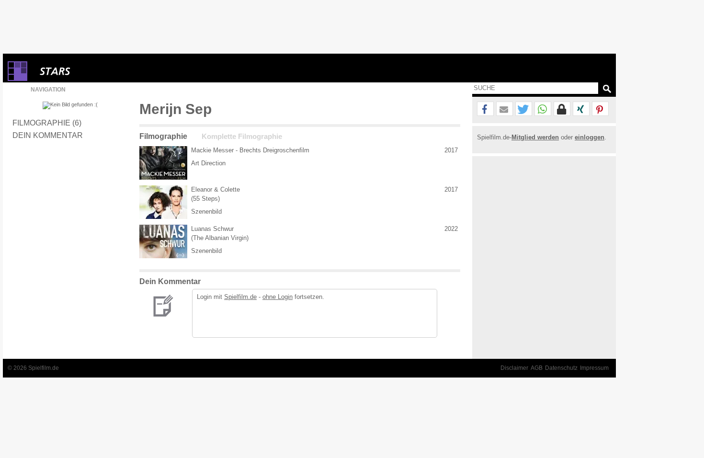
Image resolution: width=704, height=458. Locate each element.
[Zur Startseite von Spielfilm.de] (17, 78)
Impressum (594, 368)
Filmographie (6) (46, 122)
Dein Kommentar (47, 135)
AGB (537, 368)
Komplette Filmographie (242, 136)
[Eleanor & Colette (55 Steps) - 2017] (163, 202)
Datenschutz (561, 368)
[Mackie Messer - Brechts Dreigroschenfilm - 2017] (163, 163)
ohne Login (277, 296)
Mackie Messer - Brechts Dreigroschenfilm (250, 150)
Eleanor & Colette (215, 189)
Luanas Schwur (212, 228)
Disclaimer (514, 368)
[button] (485, 109)
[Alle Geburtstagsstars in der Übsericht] (89, 71)
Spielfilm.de (240, 296)
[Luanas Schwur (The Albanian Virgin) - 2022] (163, 241)
